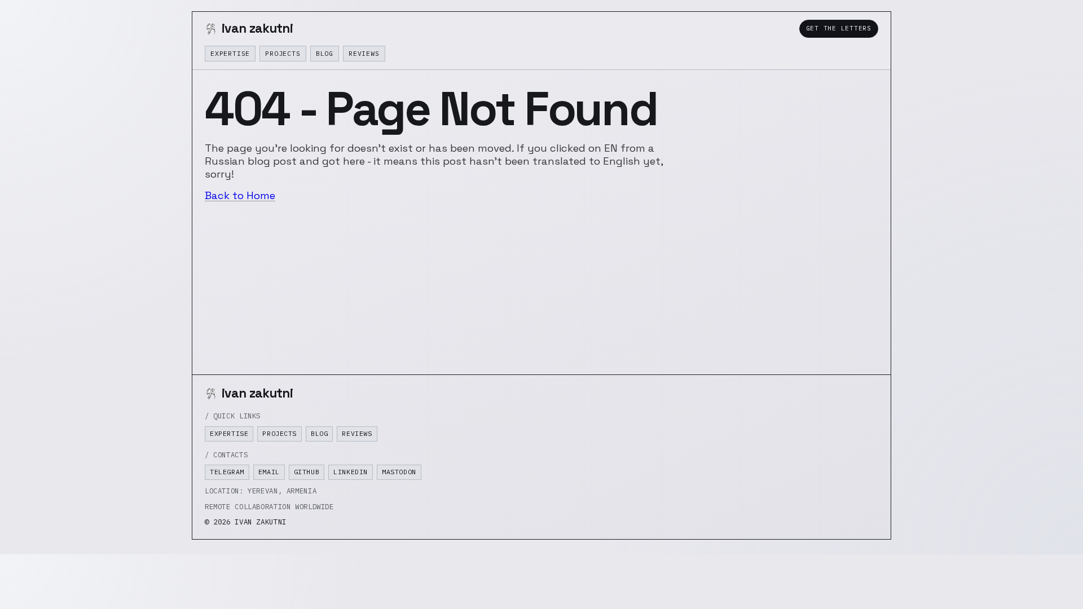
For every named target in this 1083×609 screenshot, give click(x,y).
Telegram (227, 471)
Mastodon (399, 471)
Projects (282, 53)
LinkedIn (350, 471)
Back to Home (240, 195)
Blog (324, 53)
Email (269, 471)
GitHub (307, 471)
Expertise (230, 53)
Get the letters (838, 28)
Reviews (364, 53)
